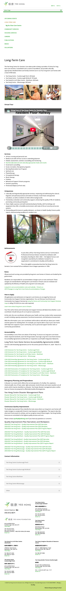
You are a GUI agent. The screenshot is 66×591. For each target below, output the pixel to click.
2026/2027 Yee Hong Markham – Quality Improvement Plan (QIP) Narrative (27, 432)
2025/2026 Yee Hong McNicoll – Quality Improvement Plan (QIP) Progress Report (29, 443)
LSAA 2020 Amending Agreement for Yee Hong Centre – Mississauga (25, 365)
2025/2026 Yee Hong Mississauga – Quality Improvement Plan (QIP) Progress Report (30, 451)
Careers (7, 36)
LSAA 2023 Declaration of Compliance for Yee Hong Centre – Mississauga (27, 375)
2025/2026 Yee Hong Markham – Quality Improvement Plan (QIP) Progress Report (29, 436)
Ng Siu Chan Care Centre (13, 25)
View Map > (8, 526)
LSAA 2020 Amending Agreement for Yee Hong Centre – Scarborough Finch (27, 359)
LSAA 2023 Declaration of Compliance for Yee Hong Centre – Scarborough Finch (29, 369)
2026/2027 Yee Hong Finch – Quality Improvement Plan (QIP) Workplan (26, 426)
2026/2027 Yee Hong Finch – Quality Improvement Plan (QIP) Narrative (26, 424)
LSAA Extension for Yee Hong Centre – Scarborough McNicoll (23, 352)
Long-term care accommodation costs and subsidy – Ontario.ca (24, 287)
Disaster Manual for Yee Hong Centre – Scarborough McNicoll (23, 397)
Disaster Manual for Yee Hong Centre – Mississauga (20, 401)
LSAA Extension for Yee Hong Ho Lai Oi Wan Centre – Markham (24, 354)
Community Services (12, 29)
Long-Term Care (10, 22)
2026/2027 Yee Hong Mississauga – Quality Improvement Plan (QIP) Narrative (28, 447)
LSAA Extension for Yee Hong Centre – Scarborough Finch (22, 350)
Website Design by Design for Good (53, 587)
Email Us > (7, 532)
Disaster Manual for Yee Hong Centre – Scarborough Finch (22, 395)
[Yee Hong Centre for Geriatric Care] (14, 4)
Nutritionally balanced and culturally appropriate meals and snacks (26, 163)
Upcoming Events (11, 18)
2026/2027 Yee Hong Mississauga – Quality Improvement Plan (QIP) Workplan (28, 449)
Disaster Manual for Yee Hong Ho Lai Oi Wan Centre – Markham (24, 399)
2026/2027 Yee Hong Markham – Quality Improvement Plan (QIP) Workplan (27, 434)
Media (7, 44)
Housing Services (11, 33)
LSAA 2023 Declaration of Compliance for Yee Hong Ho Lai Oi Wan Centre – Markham (30, 373)
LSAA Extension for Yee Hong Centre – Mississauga (20, 356)
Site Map (33, 584)
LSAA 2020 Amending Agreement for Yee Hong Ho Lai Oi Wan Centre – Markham (29, 363)
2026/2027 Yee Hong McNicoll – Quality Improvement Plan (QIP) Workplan (27, 441)
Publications (9, 40)
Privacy (58, 582)
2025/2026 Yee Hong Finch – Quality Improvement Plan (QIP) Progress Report (28, 428)
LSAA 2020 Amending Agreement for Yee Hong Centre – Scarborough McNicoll (28, 361)
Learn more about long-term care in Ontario (18, 306)
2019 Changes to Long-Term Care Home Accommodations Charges (25, 289)
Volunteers (9, 47)
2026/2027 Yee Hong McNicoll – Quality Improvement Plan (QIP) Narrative (27, 439)
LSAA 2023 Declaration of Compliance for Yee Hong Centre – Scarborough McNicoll (30, 371)
